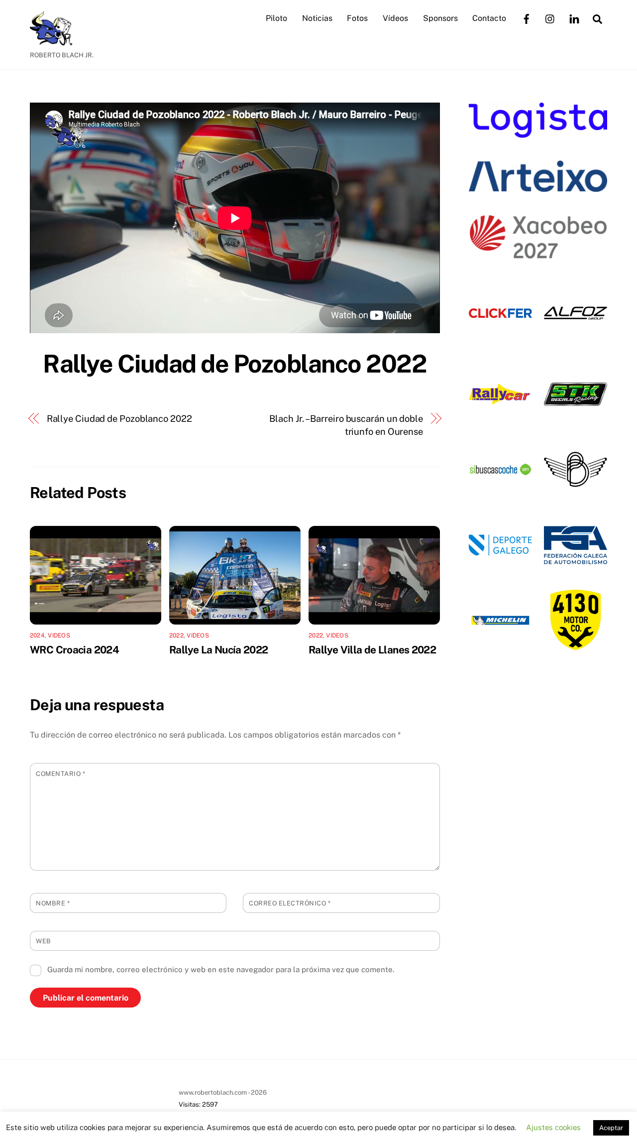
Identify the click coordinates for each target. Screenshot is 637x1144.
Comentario (60, 773)
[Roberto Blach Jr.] (55, 41)
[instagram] (550, 17)
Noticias (317, 18)
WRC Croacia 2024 (74, 649)
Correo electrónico (289, 903)
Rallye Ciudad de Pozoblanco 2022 (234, 363)
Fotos (357, 18)
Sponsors (440, 18)
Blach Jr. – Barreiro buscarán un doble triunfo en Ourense (346, 425)
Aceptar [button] (611, 1128)
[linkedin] (574, 17)
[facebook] (526, 17)
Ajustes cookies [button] (553, 1127)
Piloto (276, 18)
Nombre (53, 903)
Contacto (489, 18)
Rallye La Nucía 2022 (218, 649)
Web (43, 941)
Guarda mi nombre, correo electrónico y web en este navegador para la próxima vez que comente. (220, 969)
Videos (59, 635)
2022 (176, 635)
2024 (37, 635)
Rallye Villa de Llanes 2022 (372, 649)
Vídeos (395, 18)
